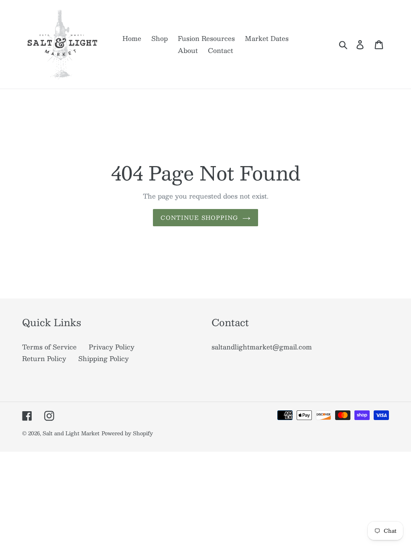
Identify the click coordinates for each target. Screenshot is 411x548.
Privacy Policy (111, 346)
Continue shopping (199, 217)
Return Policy (44, 358)
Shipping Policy (103, 358)
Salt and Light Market (71, 433)
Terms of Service (49, 346)
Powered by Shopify (127, 433)
